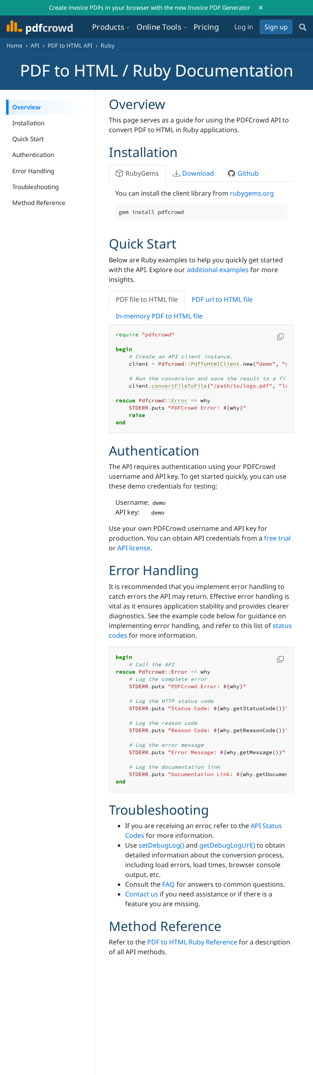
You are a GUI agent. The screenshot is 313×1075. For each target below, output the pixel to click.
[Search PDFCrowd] (302, 27)
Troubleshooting (35, 187)
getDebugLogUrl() (227, 845)
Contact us (141, 894)
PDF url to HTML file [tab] (222, 299)
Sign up (276, 26)
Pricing (206, 27)
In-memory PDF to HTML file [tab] (159, 316)
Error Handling (33, 171)
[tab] (137, 173)
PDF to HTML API (70, 45)
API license (133, 547)
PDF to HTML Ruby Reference (192, 942)
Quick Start (28, 139)
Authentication (33, 154)
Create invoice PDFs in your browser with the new (149, 7)
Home (14, 45)
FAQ (168, 884)
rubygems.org (252, 193)
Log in (243, 26)
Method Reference (39, 202)
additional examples (218, 269)
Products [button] (108, 27)
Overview (26, 107)
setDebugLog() (161, 845)
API (35, 45)
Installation (28, 123)
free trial (277, 538)
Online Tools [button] (159, 27)
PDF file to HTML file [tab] (147, 299)
